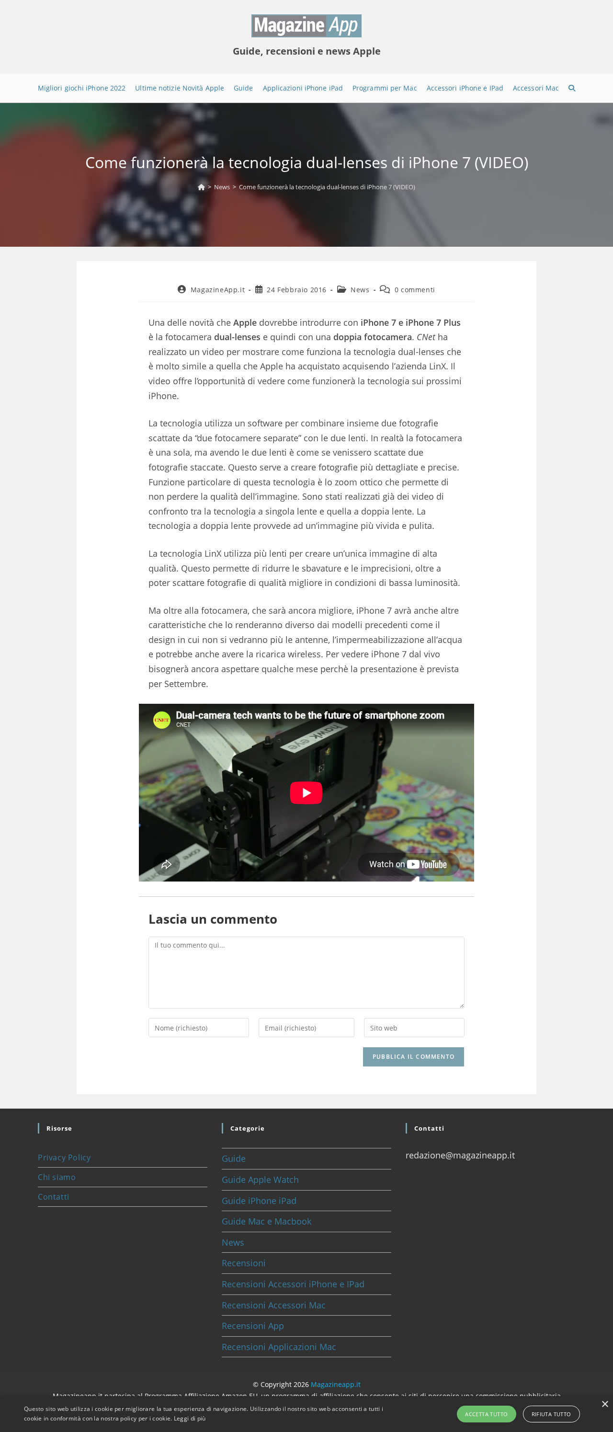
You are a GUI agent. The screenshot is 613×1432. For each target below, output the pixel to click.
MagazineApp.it (218, 289)
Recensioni (244, 1263)
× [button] (604, 1404)
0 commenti (415, 289)
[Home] (201, 187)
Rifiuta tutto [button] (551, 1414)
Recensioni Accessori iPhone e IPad (293, 1284)
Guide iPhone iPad (259, 1200)
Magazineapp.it (336, 1384)
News (360, 289)
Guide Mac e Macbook (266, 1221)
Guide (234, 1158)
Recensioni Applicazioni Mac (279, 1346)
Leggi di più (190, 1418)
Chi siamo (57, 1177)
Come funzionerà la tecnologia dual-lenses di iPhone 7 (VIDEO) (327, 187)
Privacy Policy (64, 1157)
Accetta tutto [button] (486, 1414)
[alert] (306, 1414)
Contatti (53, 1196)
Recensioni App (253, 1325)
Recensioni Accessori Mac (274, 1305)
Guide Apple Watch (260, 1179)
